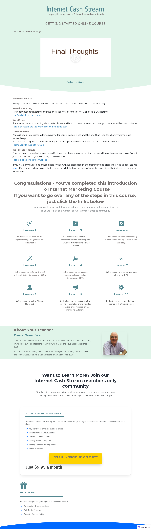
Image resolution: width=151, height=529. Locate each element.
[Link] (30, 223)
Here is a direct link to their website (29, 160)
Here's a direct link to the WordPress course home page (40, 126)
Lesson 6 (75, 265)
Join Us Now (75, 82)
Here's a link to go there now (26, 115)
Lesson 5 (29, 265)
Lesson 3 (75, 230)
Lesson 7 (121, 265)
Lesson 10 (121, 294)
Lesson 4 (121, 230)
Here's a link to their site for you (28, 145)
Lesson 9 (75, 294)
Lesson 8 (29, 294)
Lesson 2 (29, 230)
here (14, 168)
